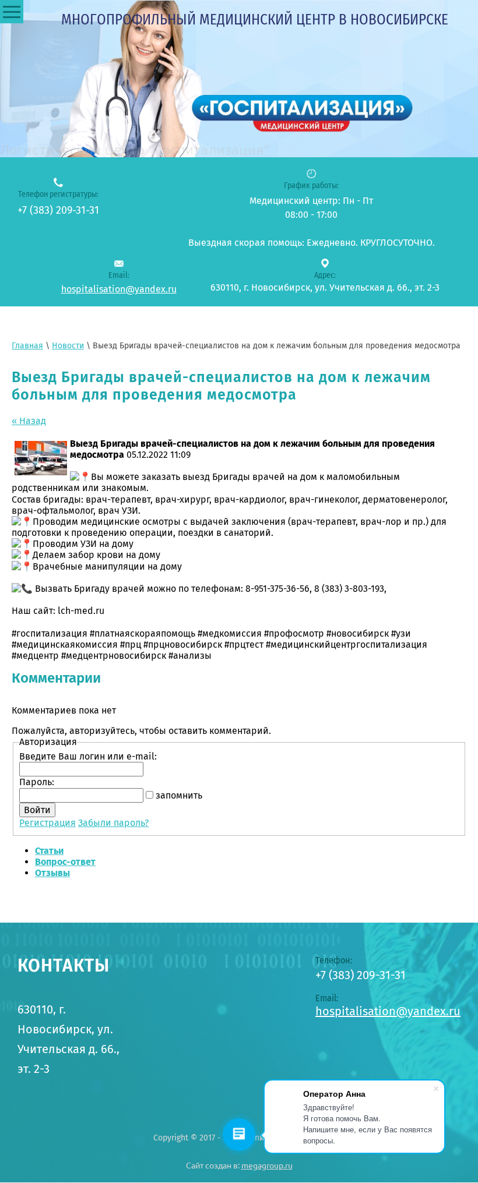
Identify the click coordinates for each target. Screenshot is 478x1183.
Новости (68, 346)
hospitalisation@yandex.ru (119, 289)
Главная (27, 346)
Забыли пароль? (113, 822)
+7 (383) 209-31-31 (58, 210)
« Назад (29, 420)
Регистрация (47, 822)
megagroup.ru (267, 1165)
